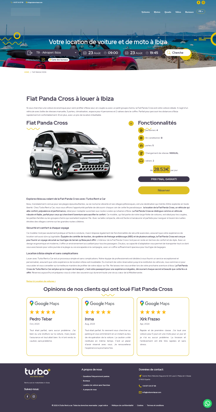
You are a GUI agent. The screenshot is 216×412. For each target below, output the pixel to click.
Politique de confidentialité (122, 405)
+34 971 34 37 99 (17, 2)
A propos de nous (90, 389)
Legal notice (103, 405)
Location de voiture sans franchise (96, 385)
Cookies (140, 405)
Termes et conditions (155, 405)
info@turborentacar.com (34, 2)
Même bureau (33, 60)
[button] (207, 403)
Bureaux (86, 381)
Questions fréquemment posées (96, 376)
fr (200, 11)
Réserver (164, 190)
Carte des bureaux (59, 60)
